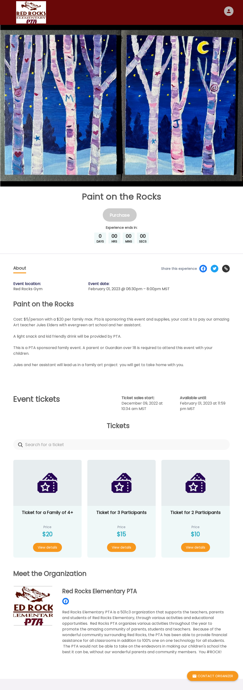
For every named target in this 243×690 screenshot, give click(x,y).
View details (47, 547)
